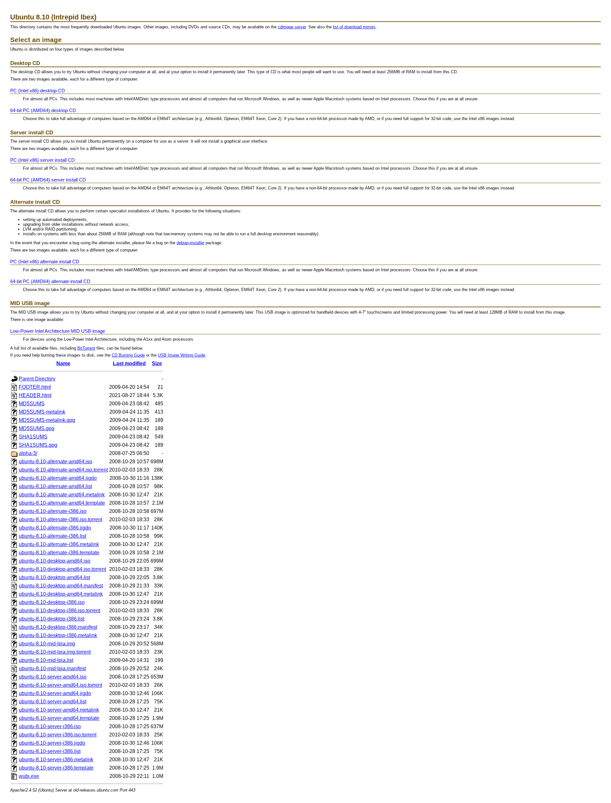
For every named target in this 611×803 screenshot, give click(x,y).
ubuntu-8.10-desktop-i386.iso (52, 602)
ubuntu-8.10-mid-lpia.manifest (52, 668)
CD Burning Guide (128, 355)
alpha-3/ (28, 453)
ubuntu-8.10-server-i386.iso (50, 726)
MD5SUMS (32, 403)
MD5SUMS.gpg (36, 428)
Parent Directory (37, 378)
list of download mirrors (354, 27)
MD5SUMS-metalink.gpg (47, 420)
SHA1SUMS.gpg (38, 445)
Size (157, 363)
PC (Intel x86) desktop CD (37, 90)
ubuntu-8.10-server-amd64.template (59, 718)
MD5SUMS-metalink (42, 412)
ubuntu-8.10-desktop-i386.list (51, 619)
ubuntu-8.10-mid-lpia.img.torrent (55, 652)
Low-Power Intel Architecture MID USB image (57, 331)
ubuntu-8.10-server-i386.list (50, 751)
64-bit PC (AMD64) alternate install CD (50, 281)
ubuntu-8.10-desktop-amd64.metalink (61, 594)
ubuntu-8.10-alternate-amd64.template (62, 503)
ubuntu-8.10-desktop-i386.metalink (58, 635)
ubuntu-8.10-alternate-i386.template (59, 552)
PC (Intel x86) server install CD (42, 160)
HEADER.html (35, 395)
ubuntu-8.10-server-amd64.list (52, 701)
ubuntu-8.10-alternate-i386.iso (53, 511)
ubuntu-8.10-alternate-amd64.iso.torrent (63, 470)
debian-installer (190, 242)
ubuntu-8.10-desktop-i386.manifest (58, 627)
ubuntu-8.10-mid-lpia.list (46, 660)
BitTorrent (86, 348)
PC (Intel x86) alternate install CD (44, 261)
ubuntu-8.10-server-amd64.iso (53, 676)
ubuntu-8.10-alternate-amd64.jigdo (58, 478)
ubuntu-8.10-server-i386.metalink (56, 759)
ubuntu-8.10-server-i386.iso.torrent (57, 734)
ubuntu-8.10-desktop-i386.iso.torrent (59, 610)
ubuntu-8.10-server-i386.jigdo (52, 743)
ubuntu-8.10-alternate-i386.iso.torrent (60, 519)
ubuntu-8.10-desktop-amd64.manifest (61, 585)
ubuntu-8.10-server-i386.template (56, 768)
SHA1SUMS (33, 436)
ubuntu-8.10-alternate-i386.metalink (59, 544)
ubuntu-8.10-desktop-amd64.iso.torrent (62, 569)
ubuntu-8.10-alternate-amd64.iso (55, 461)
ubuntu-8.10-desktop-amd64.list (54, 577)
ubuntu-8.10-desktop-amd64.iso (54, 561)
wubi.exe (29, 776)
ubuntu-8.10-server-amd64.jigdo (55, 693)
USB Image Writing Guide (181, 355)
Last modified (129, 363)
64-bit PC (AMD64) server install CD (48, 179)
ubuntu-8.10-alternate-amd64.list (55, 486)
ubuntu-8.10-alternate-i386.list (52, 536)
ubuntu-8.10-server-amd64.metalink (59, 710)
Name (63, 363)
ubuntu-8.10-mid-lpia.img (47, 643)
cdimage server (292, 27)
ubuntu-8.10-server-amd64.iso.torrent (60, 685)
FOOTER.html (35, 387)
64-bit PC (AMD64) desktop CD (43, 110)
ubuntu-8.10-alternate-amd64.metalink (62, 494)
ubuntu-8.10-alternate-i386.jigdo (55, 527)
